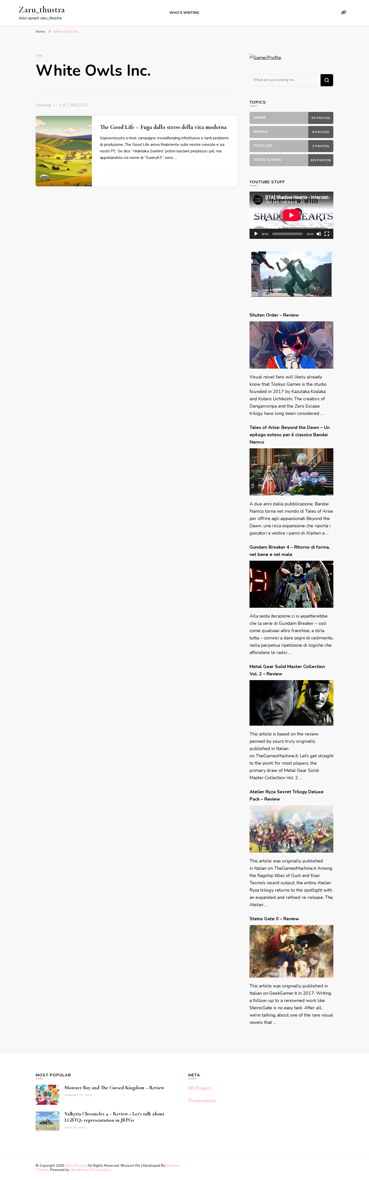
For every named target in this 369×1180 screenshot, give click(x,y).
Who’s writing (184, 12)
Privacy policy (202, 1101)
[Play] (256, 233)
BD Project (199, 1088)
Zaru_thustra (42, 9)
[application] (291, 215)
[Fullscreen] (326, 233)
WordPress (79, 1169)
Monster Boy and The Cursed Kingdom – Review (114, 1088)
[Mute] (318, 233)
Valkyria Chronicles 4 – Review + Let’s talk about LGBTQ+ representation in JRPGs (114, 1117)
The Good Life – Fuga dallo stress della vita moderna (163, 127)
